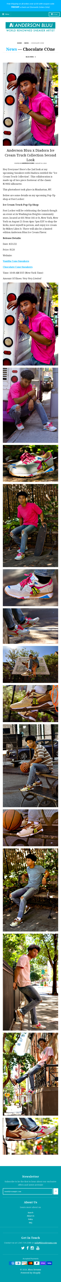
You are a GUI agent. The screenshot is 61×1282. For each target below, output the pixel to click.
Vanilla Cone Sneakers (16, 261)
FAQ (30, 1223)
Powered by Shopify (30, 1272)
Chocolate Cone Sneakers (17, 267)
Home (19, 43)
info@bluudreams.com (45, 1242)
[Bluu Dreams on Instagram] (32, 1248)
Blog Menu (30, 57)
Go (56, 1191)
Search (30, 1213)
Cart (55, 14)
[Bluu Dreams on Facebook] (28, 1248)
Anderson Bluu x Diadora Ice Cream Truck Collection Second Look (30, 155)
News (26, 43)
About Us (30, 1216)
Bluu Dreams (34, 1269)
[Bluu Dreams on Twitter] (23, 1248)
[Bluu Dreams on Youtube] (38, 1248)
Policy (30, 1219)
